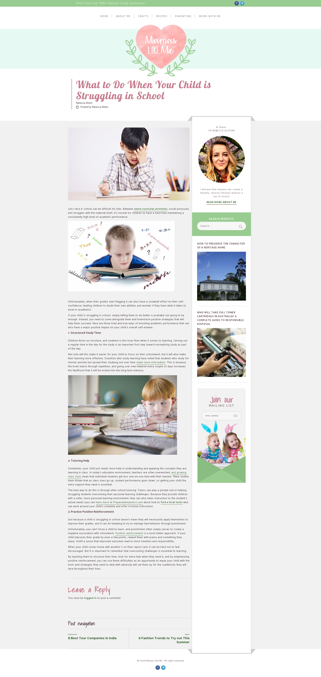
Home (104, 16)
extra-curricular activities (150, 209)
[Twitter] (242, 3)
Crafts (143, 16)
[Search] (240, 226)
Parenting (183, 16)
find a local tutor (172, 502)
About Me (123, 16)
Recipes (162, 16)
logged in (90, 598)
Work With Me (210, 16)
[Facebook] (236, 3)
